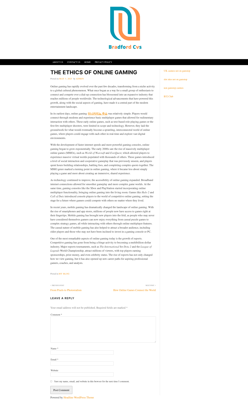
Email (54, 359)
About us (57, 62)
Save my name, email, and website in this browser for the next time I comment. (91, 381)
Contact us (73, 62)
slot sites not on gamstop (175, 79)
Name (54, 348)
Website (54, 370)
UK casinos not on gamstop (177, 70)
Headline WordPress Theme (79, 397)
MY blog (64, 273)
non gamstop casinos (173, 87)
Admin (80, 78)
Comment (56, 314)
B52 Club (168, 96)
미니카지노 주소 (97, 113)
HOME (87, 62)
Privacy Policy (103, 62)
